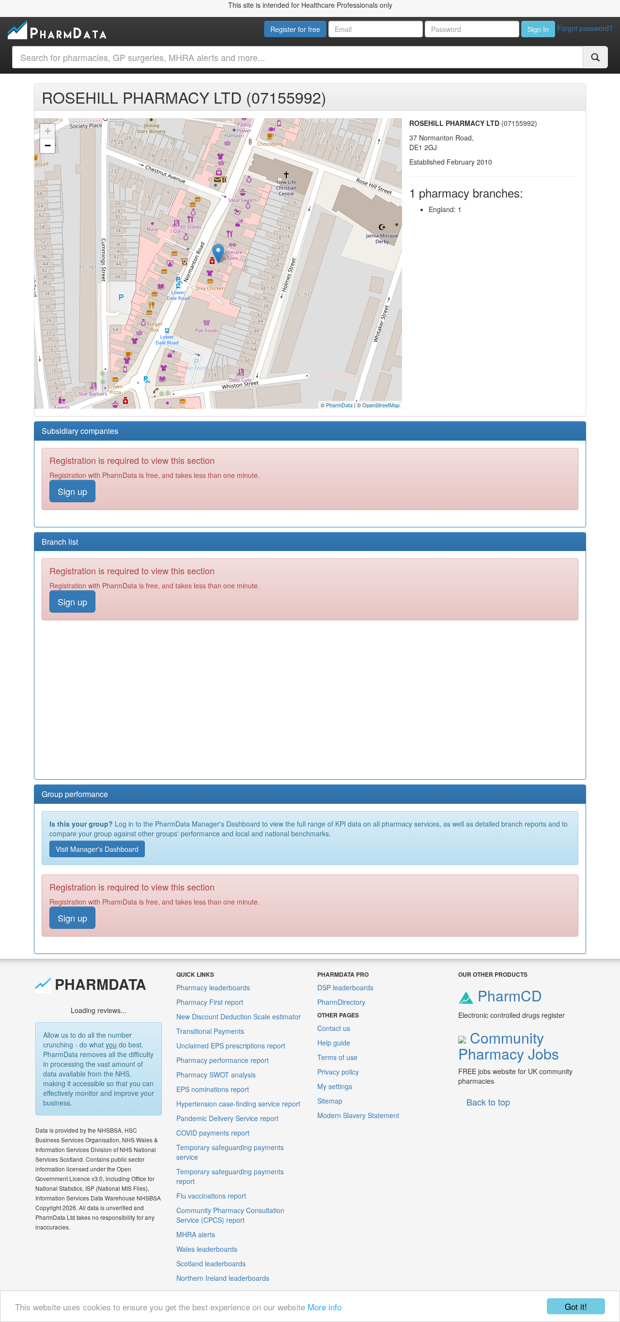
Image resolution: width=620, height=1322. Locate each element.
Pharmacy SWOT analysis (216, 1074)
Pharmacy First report (209, 1002)
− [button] (48, 145)
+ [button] (48, 131)
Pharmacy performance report (222, 1060)
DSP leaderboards (345, 987)
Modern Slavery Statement (358, 1115)
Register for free (295, 29)
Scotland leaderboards (211, 1263)
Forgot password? (585, 28)
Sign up (72, 491)
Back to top (488, 1101)
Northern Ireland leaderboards (222, 1278)
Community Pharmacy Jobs (508, 1045)
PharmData (339, 405)
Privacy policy (338, 1071)
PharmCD (508, 995)
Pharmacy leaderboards (213, 987)
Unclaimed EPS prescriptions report (230, 1045)
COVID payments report (212, 1133)
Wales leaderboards (206, 1249)
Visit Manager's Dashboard (97, 849)
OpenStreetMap (381, 405)
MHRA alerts (195, 1234)
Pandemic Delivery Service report (227, 1118)
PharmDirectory (341, 1002)
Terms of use (337, 1057)
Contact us (333, 1028)
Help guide (333, 1042)
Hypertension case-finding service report (238, 1103)
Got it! (576, 1306)
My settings (334, 1086)
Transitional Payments (210, 1031)
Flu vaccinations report (211, 1195)
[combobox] (297, 57)
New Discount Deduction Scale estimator (238, 1016)
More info (324, 1307)
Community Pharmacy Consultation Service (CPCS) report (230, 1215)
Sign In (538, 29)
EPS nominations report (212, 1089)
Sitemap (329, 1101)
